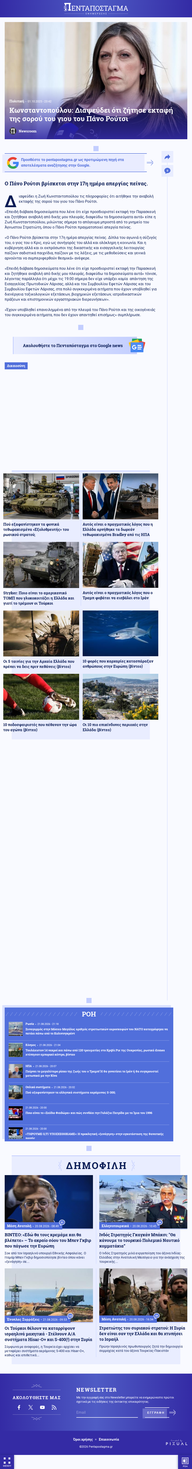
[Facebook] (19, 1407)
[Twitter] (30, 1407)
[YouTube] (42, 1407)
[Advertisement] (81, 425)
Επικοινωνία (109, 1439)
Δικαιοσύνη (16, 366)
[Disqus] (81, 811)
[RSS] (54, 1407)
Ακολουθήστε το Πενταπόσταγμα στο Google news (73, 345)
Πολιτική (16, 101)
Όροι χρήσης (83, 1439)
